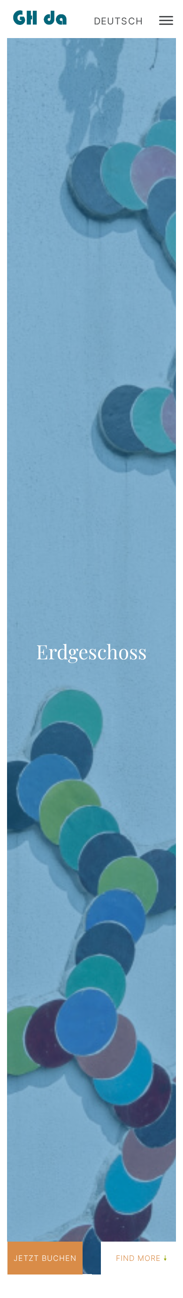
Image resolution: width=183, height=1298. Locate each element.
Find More (138, 1258)
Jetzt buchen (45, 1258)
